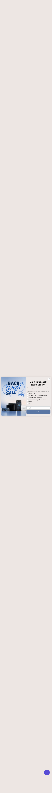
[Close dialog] (49, 379)
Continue (38, 412)
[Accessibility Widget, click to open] (47, 772)
